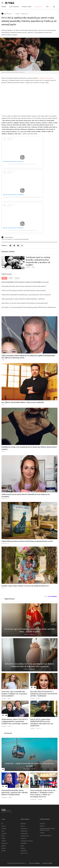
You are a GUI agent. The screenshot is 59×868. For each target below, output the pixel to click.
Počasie (4, 850)
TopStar (4, 840)
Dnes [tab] (4, 278)
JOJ (2, 823)
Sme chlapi (4, 843)
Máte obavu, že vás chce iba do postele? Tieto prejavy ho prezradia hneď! (25, 303)
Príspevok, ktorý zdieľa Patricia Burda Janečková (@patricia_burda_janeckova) (22, 197)
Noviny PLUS (24, 828)
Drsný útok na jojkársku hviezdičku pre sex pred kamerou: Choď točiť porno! (26, 295)
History (4, 848)
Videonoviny (24, 831)
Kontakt (42, 826)
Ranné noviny (24, 833)
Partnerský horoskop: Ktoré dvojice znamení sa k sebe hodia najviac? (24, 286)
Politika (23, 848)
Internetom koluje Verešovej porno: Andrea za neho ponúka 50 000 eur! (25, 282)
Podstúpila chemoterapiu (45, 78)
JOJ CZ (3, 831)
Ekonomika (24, 850)
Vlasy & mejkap (14, 6)
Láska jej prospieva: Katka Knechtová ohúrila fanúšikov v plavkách (23, 299)
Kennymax (37, 863)
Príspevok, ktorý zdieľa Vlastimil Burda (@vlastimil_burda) (22, 164)
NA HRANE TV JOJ (25, 836)
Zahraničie (24, 843)
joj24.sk (23, 826)
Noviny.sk (23, 823)
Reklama (42, 823)
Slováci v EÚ (24, 853)
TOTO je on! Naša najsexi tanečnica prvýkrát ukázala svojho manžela (24, 290)
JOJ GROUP (4, 833)
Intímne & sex (38, 6)
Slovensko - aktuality (27, 840)
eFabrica (50, 863)
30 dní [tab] (17, 278)
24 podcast (23, 838)
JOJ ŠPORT (4, 828)
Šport (3, 836)
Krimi (22, 845)
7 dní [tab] (10, 278)
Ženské (3, 838)
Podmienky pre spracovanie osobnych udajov (47, 829)
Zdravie (4, 845)
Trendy (4, 6)
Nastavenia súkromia (45, 835)
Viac (47, 6)
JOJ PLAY (4, 826)
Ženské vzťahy (26, 6)
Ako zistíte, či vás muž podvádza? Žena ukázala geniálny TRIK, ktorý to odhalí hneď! (29, 307)
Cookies (42, 832)
